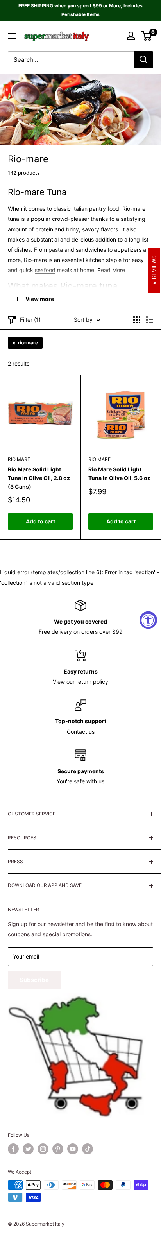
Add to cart (40, 521)
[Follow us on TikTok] (87, 1148)
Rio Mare (19, 459)
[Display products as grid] (136, 319)
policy (100, 681)
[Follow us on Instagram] (43, 1148)
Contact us (81, 731)
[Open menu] (12, 36)
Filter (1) (30, 319)
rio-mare (28, 343)
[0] (147, 36)
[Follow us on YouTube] (72, 1148)
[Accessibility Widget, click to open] (148, 620)
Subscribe (34, 980)
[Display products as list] (149, 319)
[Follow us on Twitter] (28, 1148)
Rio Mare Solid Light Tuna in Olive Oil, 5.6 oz (119, 473)
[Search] (143, 59)
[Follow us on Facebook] (13, 1148)
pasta (55, 249)
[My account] (131, 36)
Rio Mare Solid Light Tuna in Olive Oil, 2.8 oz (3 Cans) (39, 477)
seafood (45, 270)
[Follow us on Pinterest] (57, 1148)
